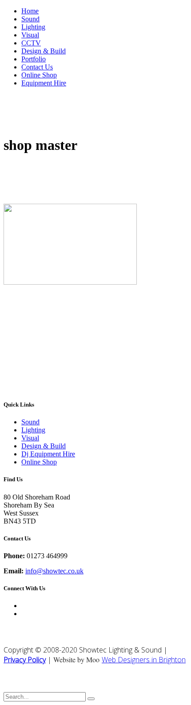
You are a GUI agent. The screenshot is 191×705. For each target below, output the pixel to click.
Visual (30, 35)
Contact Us (37, 67)
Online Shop (39, 75)
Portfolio (33, 59)
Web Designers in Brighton (144, 660)
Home (30, 11)
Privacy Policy (25, 660)
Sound (30, 19)
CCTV (31, 43)
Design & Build (43, 51)
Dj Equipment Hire (48, 454)
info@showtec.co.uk (54, 571)
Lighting (33, 27)
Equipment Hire (43, 83)
